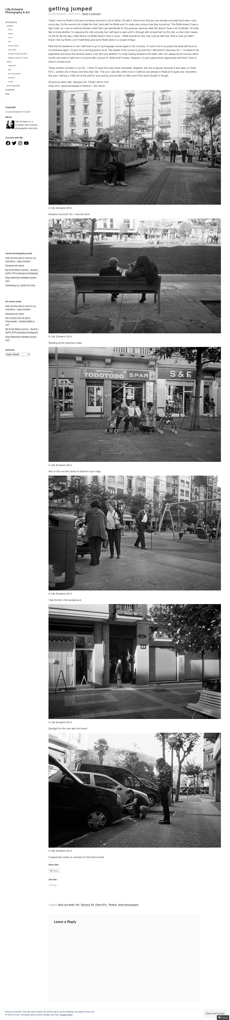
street (10, 29)
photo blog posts (13, 85)
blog (7, 93)
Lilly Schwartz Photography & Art (17, 11)
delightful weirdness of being (18, 58)
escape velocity (13, 45)
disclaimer (11, 77)
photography (11, 22)
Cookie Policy (66, 1014)
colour (10, 37)
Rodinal (113, 904)
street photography (128, 904)
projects (10, 25)
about (9, 61)
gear (9, 69)
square (10, 33)
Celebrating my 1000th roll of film (20, 285)
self (9, 41)
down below (12, 49)
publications (12, 65)
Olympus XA (87, 904)
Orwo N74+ (101, 904)
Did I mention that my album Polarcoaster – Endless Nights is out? (20, 321)
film (77, 904)
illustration (10, 89)
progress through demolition (17, 53)
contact (10, 81)
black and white (66, 904)
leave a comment (91, 13)
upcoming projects (14, 73)
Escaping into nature (14, 265)
